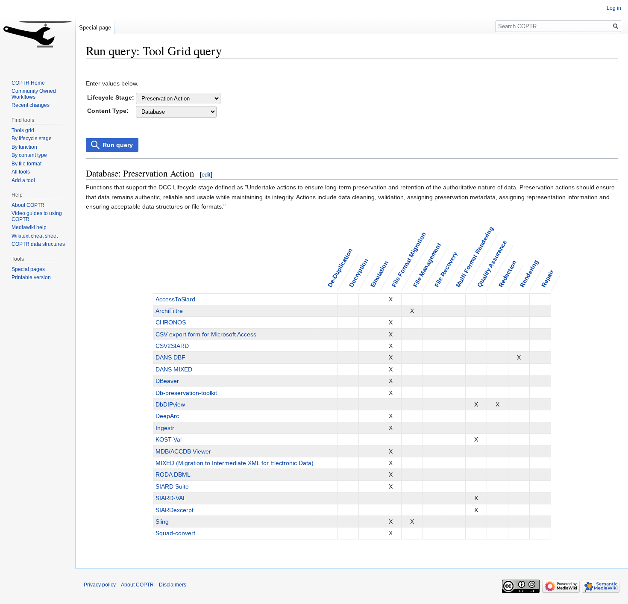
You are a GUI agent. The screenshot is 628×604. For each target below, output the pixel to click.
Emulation (379, 274)
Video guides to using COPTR (37, 216)
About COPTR (28, 205)
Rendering (529, 273)
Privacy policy (100, 585)
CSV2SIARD (172, 345)
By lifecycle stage (32, 138)
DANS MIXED (174, 369)
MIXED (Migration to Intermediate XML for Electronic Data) (235, 463)
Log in (614, 8)
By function (24, 147)
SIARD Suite (172, 486)
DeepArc (167, 415)
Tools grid (23, 130)
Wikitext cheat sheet (35, 236)
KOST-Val (169, 439)
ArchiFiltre (169, 310)
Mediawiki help (29, 227)
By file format (26, 164)
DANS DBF (170, 357)
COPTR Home (28, 83)
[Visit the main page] (37, 34)
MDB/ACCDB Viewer (183, 451)
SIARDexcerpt (175, 510)
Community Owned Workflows (34, 94)
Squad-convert (175, 533)
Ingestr (165, 427)
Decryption (359, 273)
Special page (95, 27)
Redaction (507, 274)
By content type (29, 155)
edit (206, 174)
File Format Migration (409, 259)
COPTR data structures (38, 244)
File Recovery (446, 269)
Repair (547, 279)
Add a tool (23, 180)
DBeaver (167, 380)
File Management (427, 265)
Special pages (28, 269)
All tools (21, 172)
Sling (162, 521)
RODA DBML (173, 474)
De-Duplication (340, 267)
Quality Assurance (492, 264)
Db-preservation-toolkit (186, 392)
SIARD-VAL (171, 498)
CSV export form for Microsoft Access (206, 334)
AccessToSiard (175, 299)
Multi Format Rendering (475, 256)
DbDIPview (170, 404)
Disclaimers (172, 585)
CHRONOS (171, 322)
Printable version (31, 277)
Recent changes (31, 105)
